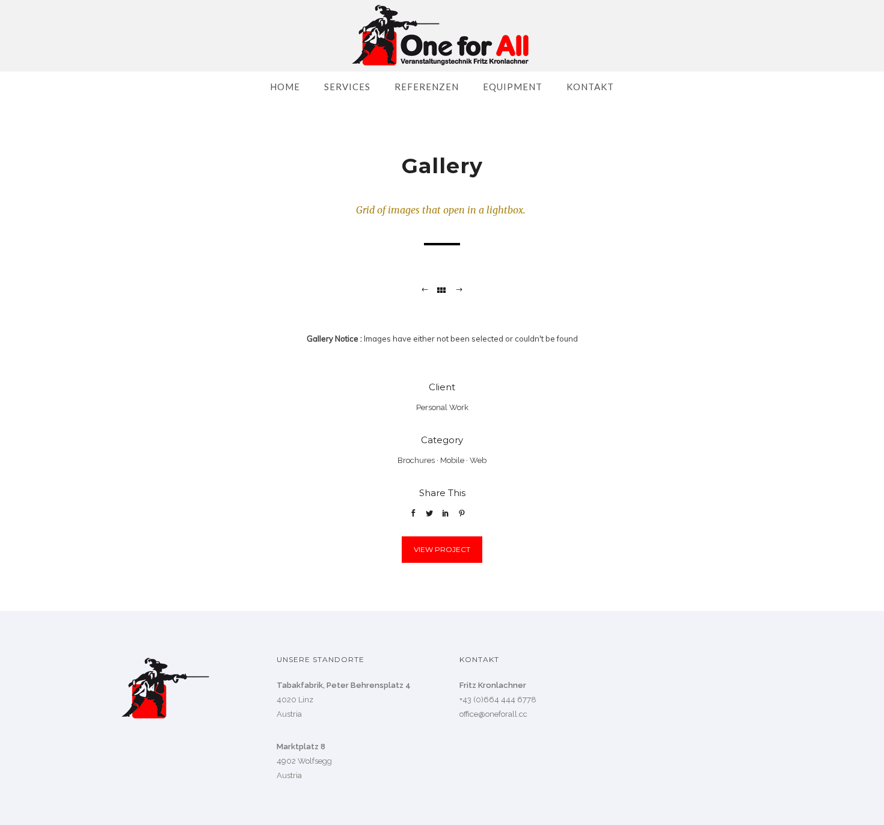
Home (285, 86)
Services (347, 86)
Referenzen (426, 86)
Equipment (512, 86)
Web (478, 460)
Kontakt (590, 86)
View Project (442, 549)
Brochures (416, 460)
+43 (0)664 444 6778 (497, 699)
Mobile (452, 460)
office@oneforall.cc (493, 714)
